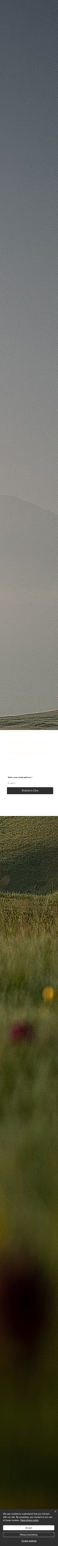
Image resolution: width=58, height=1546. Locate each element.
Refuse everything (29, 1534)
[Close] (53, 1513)
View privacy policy (29, 1520)
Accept (28, 1527)
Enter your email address (19, 777)
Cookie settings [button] (29, 1540)
